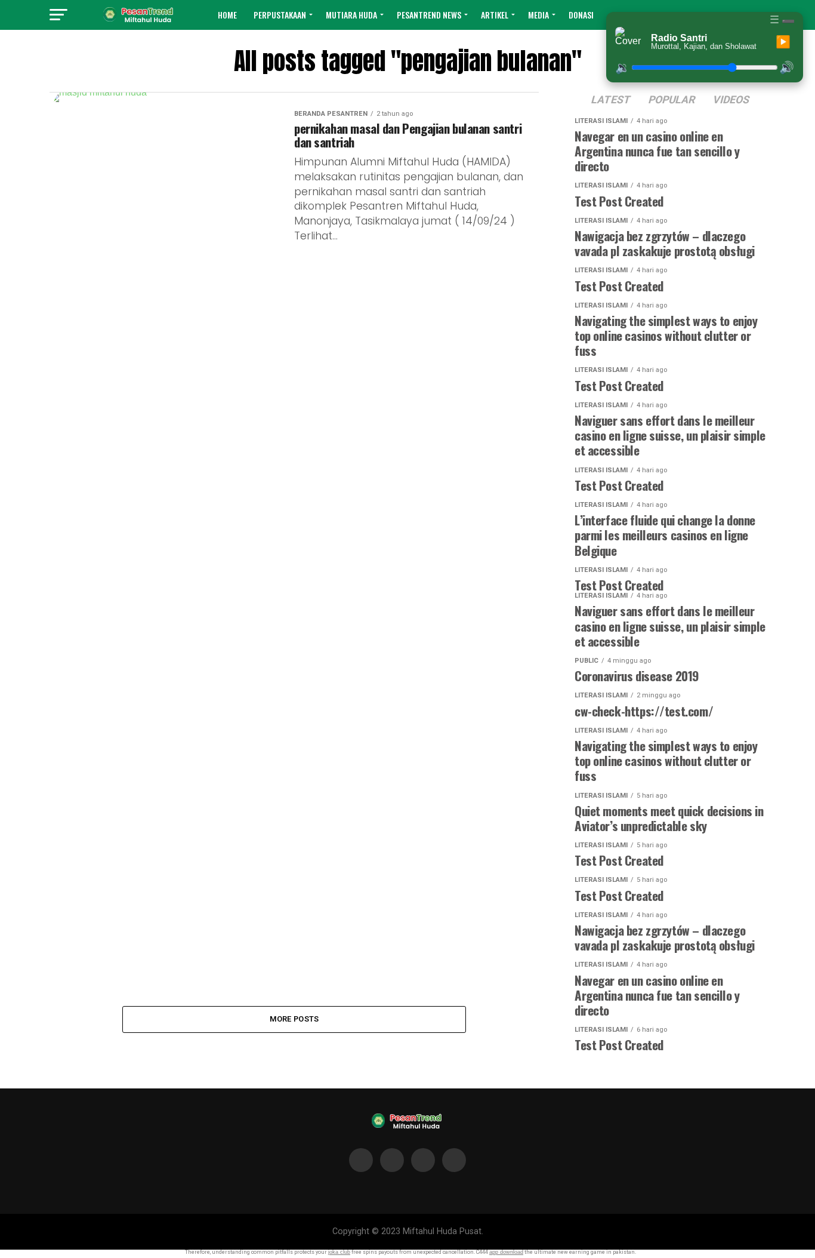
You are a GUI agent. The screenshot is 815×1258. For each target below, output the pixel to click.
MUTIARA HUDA (351, 14)
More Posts (294, 1018)
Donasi (581, 14)
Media (538, 14)
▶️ (783, 41)
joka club (339, 1252)
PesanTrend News (429, 14)
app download (506, 1252)
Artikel (494, 14)
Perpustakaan (280, 14)
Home (227, 14)
